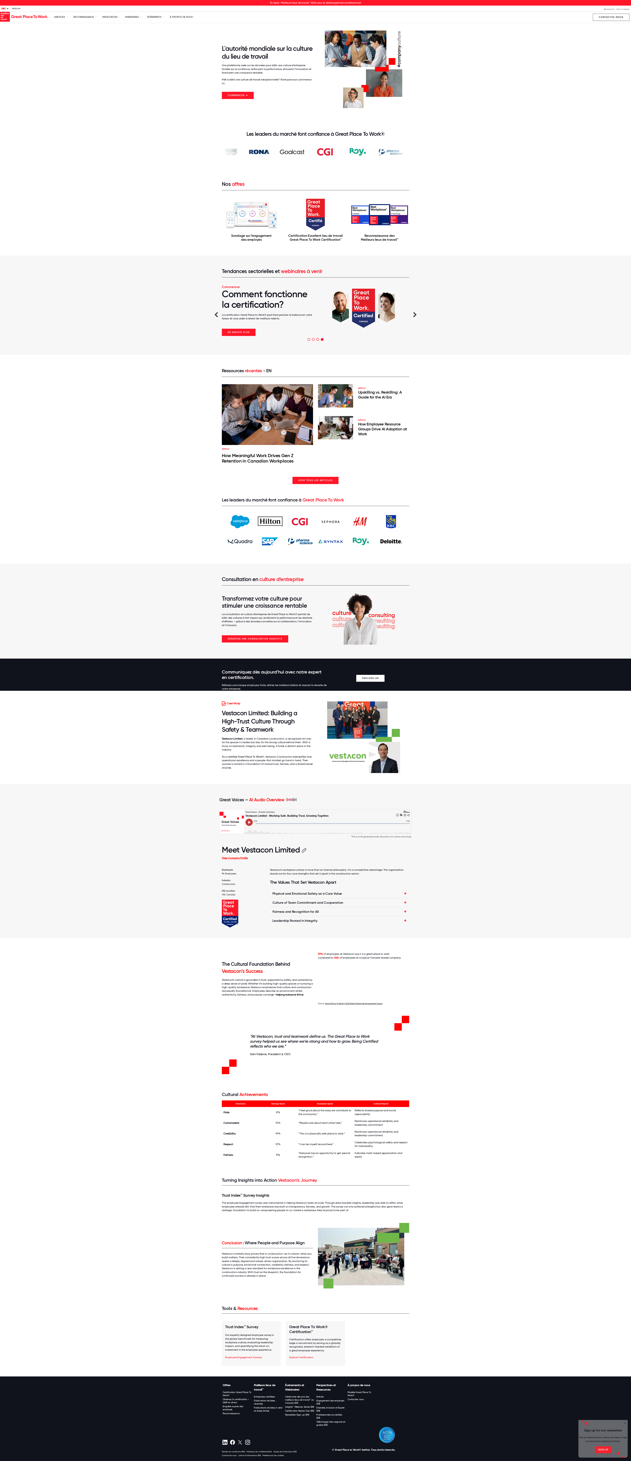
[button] (216, 314)
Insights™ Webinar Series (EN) (299, 1407)
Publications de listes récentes (264, 1402)
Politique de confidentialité (259, 1451)
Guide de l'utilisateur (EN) (285, 1451)
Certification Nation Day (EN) (299, 1410)
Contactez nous (356, 1399)
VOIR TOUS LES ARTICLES (315, 480)
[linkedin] (225, 1442)
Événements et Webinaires (294, 1387)
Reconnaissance (231, 1413)
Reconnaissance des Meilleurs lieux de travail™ (379, 238)
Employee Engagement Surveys (243, 1357)
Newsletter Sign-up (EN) (297, 1414)
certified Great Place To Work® (245, 756)
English (16, 8)
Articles (320, 1396)
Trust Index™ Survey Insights (245, 1195)
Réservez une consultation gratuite (255, 638)
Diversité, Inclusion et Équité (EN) (330, 1409)
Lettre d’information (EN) (249, 1455)
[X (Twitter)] (240, 1442)
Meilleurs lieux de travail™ (264, 1387)
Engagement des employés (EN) (330, 1402)
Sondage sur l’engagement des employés (251, 238)
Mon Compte (623, 9)
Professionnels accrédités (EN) (329, 1416)
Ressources (109, 17)
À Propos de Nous (181, 17)
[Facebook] (232, 1442)
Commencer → (238, 95)
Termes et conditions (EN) (233, 1451)
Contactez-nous (611, 17)
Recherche (609, 9)
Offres (226, 1385)
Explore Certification (301, 1357)
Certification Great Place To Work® (237, 1394)
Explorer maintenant (243, 332)
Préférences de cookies (273, 1455)
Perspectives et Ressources (326, 1387)
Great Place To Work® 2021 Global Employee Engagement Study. (354, 1003)
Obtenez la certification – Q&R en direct (236, 1401)
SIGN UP (603, 1449)
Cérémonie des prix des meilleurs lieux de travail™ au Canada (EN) (299, 1399)
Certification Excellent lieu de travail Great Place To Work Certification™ (315, 238)
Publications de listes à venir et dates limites (268, 1409)
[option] (315, 310)
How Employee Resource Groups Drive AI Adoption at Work (382, 429)
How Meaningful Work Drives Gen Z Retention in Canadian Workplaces (257, 458)
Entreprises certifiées (264, 1396)
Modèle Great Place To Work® (359, 1394)
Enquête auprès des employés (233, 1408)
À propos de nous (359, 1385)
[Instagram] (248, 1442)
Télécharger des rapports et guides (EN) (330, 1423)
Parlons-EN (370, 678)
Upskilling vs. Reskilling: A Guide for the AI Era (380, 394)
